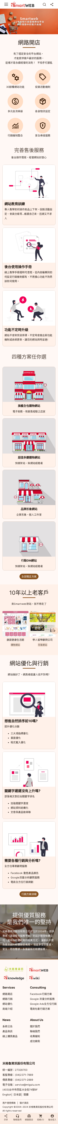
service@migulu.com (27, 1084)
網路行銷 (7, 998)
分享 (6, 1119)
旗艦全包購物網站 (29, 405)
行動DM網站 (29, 560)
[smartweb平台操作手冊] (39, 977)
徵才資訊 (24, 1102)
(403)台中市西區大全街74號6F (20, 1089)
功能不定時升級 (16, 330)
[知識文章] (14, 977)
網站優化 (7, 1003)
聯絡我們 (35, 1031)
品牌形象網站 (29, 509)
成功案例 (35, 1041)
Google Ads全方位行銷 (43, 1003)
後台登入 (52, 1119)
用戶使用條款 (9, 1102)
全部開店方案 (29, 576)
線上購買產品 (10, 1036)
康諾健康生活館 (15, 639)
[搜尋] (44, 4)
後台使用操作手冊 (18, 267)
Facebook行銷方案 (41, 993)
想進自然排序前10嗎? (21, 721)
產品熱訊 (7, 1031)
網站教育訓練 (14, 204)
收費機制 (35, 1036)
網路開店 (7, 993)
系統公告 (7, 1026)
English (6, 1094)
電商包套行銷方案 (40, 1008)
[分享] (52, 4)
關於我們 (35, 1026)
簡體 (26, 1094)
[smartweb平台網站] (39, 969)
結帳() (40, 1119)
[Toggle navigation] (6, 4)
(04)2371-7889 (24, 1074)
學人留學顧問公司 (42, 639)
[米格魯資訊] (14, 969)
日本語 (17, 1094)
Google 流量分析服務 (42, 998)
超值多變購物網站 (29, 457)
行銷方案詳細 (29, 894)
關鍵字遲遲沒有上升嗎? (22, 791)
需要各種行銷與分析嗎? (22, 861)
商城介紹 (7, 1008)
